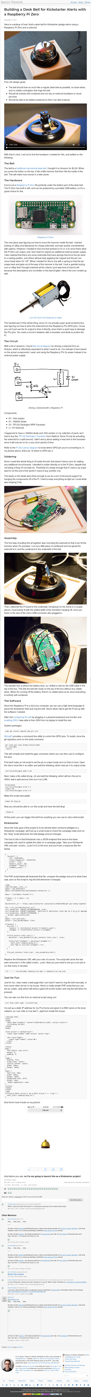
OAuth (21, 1370)
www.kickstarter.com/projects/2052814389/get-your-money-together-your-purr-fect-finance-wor (45, 1280)
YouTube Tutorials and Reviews (75, 1365)
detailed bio (55, 1363)
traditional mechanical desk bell (31, 168)
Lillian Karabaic (12, 1280)
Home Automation (70, 1371)
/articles (10, 1347)
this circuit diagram (42, 346)
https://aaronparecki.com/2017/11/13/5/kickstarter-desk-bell (27, 1291)
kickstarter (86, 1182)
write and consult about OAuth (49, 1358)
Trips (68, 1381)
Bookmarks (22, 1381)
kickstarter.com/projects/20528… (76, 1282)
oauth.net (36, 1358)
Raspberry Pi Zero (25, 185)
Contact (85, 1381)
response (18, 1197)
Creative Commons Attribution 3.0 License (67, 1391)
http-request (63, 1234)
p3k (49, 1390)
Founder (78, 1357)
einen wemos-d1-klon (50, 1230)
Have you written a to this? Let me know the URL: (22, 1197)
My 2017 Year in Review (16, 1274)
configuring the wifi (22, 717)
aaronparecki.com (22, 1272)
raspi (66, 1182)
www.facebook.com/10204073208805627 (28, 1204)
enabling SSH (10, 720)
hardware (79, 1182)
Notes (80, 2)
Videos (76, 1381)
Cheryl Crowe (12, 1204)
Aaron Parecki (12, 2)
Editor (74, 1359)
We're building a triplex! (72, 1367)
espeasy (21, 1234)
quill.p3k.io (19, 1347)
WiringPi (8, 736)
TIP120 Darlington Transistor (32, 436)
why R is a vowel (48, 1370)
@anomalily (56, 1290)
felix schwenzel (12, 1219)
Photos (87, 2)
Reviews (59, 1381)
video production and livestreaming (39, 1363)
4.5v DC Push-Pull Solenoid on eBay (45, 317)
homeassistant (46, 1234)
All (4, 1381)
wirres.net (20, 1219)
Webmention (65, 1390)
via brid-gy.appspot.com (37, 1208)
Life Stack (68, 1369)
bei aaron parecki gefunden (69, 1228)
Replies (49, 1381)
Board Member (75, 1361)
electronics (72, 1182)
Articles (74, 2)
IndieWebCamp (20, 1358)
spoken (24, 1368)
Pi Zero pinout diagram (27, 447)
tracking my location (28, 1366)
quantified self (28, 1370)
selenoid (21, 1228)
